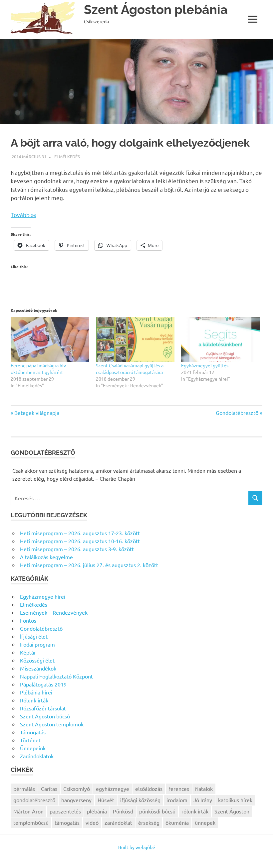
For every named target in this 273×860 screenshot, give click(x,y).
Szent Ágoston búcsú (45, 716)
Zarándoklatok (37, 756)
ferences (178, 788)
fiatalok (204, 788)
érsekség (148, 822)
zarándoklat (118, 822)
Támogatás (33, 732)
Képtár (28, 652)
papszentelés (65, 811)
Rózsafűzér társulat (43, 708)
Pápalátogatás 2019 (43, 684)
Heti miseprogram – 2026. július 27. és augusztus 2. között (89, 564)
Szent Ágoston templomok (52, 724)
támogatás (67, 822)
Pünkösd (123, 811)
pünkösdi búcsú (157, 811)
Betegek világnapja (36, 412)
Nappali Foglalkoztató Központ (56, 676)
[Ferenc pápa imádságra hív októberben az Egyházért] (50, 339)
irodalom (176, 800)
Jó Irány (202, 800)
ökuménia (177, 822)
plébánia (97, 811)
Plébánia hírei (36, 692)
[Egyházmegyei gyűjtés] (220, 339)
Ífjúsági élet (34, 636)
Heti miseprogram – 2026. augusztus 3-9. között (77, 549)
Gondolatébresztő (237, 412)
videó (92, 822)
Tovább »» (23, 214)
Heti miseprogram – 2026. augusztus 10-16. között (80, 541)
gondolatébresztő (34, 800)
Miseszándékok (38, 668)
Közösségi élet (37, 660)
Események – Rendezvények (54, 612)
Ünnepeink (33, 748)
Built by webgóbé (136, 847)
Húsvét (106, 800)
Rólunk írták (34, 700)
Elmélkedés (67, 156)
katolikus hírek (235, 800)
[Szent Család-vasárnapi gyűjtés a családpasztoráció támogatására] (135, 339)
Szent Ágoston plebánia (156, 9)
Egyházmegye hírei (42, 596)
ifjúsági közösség (140, 800)
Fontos (28, 620)
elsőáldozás (148, 788)
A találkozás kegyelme (46, 556)
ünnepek (205, 822)
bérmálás (24, 788)
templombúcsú (31, 822)
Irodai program (37, 644)
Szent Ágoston (231, 811)
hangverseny (76, 800)
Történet (30, 740)
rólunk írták (194, 811)
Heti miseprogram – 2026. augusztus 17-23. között (80, 533)
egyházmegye (112, 788)
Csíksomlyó (76, 788)
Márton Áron (28, 811)
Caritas (49, 788)
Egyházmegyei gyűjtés (204, 365)
